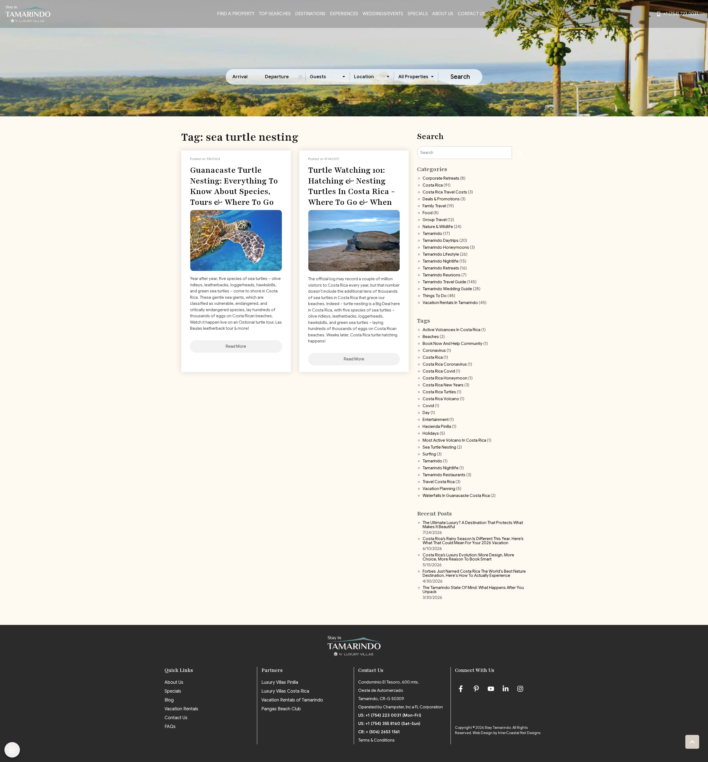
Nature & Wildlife (438, 227)
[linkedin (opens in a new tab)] (505, 688)
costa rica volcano (441, 399)
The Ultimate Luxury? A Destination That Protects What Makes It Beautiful (473, 525)
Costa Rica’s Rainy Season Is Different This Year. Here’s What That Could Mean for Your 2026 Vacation (473, 541)
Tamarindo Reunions (441, 275)
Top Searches (275, 14)
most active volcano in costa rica (454, 440)
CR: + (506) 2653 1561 (379, 731)
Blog (169, 700)
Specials (418, 14)
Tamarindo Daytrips (441, 241)
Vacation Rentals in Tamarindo (450, 303)
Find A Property (235, 14)
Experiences (344, 14)
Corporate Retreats (441, 178)
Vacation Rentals (181, 709)
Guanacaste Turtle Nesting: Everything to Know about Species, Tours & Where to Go (234, 186)
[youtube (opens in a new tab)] (491, 688)
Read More (236, 346)
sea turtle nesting (439, 447)
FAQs (170, 726)
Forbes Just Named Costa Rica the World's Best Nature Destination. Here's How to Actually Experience (474, 573)
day (426, 413)
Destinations (310, 14)
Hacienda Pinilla (437, 427)
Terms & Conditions (376, 740)
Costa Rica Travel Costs (445, 192)
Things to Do (435, 296)
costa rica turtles (439, 392)
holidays (431, 433)
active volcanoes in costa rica (451, 330)
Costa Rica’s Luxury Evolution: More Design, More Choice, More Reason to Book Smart (468, 557)
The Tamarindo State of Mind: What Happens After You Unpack (473, 590)
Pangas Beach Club (281, 709)
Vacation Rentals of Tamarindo (292, 700)
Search (460, 76)
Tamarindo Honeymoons (446, 247)
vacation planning (439, 489)
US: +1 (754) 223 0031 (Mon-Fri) (389, 715)
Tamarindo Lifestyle (441, 254)
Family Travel (434, 206)
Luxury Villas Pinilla (279, 682)
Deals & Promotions (441, 199)
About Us (442, 14)
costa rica (433, 357)
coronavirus (434, 351)
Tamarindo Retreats (441, 268)
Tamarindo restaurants (444, 475)
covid (428, 406)
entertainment (436, 420)
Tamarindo (432, 234)
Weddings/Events (383, 14)
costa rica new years (443, 385)
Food (428, 213)
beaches (431, 337)
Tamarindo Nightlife (441, 261)
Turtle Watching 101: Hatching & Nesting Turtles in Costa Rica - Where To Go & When (351, 186)
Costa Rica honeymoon (445, 378)
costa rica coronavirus (445, 364)
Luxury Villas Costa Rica (285, 691)
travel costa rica (439, 482)
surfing (429, 454)
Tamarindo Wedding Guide (447, 289)
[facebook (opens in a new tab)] (461, 688)
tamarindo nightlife (441, 468)
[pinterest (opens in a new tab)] (476, 688)
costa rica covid (439, 371)
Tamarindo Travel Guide (444, 282)
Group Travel (435, 220)
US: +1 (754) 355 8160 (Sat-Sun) (389, 723)
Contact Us (471, 14)
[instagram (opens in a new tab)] (520, 688)
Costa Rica (433, 185)
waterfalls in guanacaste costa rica (456, 496)
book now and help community (453, 344)
